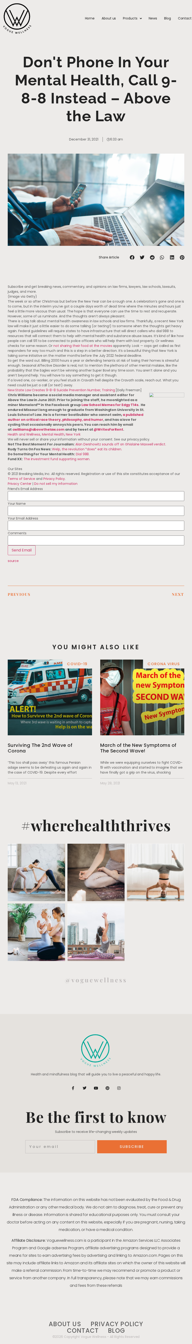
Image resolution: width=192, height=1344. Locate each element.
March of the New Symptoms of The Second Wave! (138, 748)
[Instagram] (119, 1088)
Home (90, 18)
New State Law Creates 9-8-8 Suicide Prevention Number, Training (61, 390)
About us (109, 18)
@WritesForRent (108, 429)
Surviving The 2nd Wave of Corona (40, 748)
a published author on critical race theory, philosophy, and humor (75, 417)
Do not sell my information (55, 483)
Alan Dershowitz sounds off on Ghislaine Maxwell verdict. (120, 444)
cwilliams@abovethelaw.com (38, 429)
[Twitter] (84, 1088)
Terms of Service (21, 478)
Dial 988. (82, 454)
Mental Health (53, 434)
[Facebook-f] (73, 1088)
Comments (17, 533)
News (153, 18)
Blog (167, 18)
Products (130, 18)
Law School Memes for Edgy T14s (109, 404)
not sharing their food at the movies (82, 345)
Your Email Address (23, 518)
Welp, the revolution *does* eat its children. (87, 449)
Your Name (17, 503)
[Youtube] (96, 1088)
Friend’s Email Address (25, 488)
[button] (132, 257)
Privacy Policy (54, 478)
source (13, 560)
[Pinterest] (107, 1088)
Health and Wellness (24, 434)
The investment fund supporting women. (57, 459)
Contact (185, 18)
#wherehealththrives (96, 825)
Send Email (22, 550)
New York (73, 434)
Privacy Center (20, 483)
